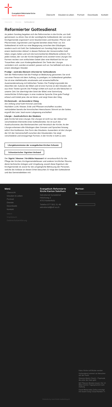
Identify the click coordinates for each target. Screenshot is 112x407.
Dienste (18, 22)
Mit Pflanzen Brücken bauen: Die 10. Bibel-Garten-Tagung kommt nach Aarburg (92, 385)
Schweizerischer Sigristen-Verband (24, 152)
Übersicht (50, 15)
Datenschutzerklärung (17, 220)
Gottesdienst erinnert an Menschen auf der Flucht (92, 374)
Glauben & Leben (66, 15)
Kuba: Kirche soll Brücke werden (91, 370)
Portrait (80, 15)
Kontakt (104, 15)
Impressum (12, 217)
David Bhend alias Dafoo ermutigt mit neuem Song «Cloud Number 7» (92, 390)
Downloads (93, 15)
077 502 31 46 (54, 204)
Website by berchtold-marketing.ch (56, 399)
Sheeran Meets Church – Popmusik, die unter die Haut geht (92, 379)
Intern (9, 213)
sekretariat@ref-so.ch (49, 207)
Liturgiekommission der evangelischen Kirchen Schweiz (33, 145)
